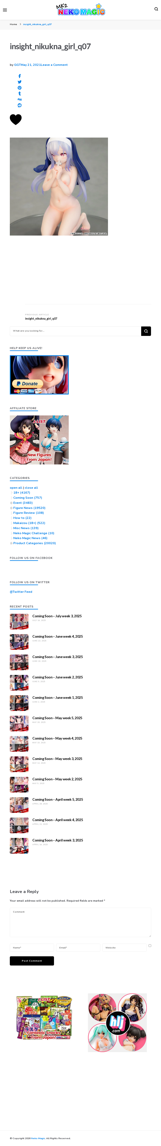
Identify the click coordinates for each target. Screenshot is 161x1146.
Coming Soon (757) (27, 498)
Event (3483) (23, 503)
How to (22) (22, 518)
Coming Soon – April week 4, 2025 (57, 820)
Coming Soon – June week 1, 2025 (57, 697)
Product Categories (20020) (34, 543)
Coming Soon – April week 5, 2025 (57, 799)
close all (31, 488)
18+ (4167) (21, 492)
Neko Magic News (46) (30, 538)
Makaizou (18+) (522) (29, 523)
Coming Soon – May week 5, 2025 (57, 718)
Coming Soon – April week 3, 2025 (57, 840)
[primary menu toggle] (5, 10)
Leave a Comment (54, 65)
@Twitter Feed (21, 592)
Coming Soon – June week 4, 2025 (57, 636)
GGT (17, 65)
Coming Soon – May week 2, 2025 (57, 779)
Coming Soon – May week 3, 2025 (57, 758)
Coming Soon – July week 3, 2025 (57, 616)
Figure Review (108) (28, 513)
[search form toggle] (156, 10)
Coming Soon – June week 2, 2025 (57, 677)
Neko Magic (38, 1138)
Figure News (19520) (29, 508)
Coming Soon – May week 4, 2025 (57, 738)
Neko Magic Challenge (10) (33, 533)
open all (16, 488)
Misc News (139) (26, 528)
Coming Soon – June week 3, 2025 (57, 657)
